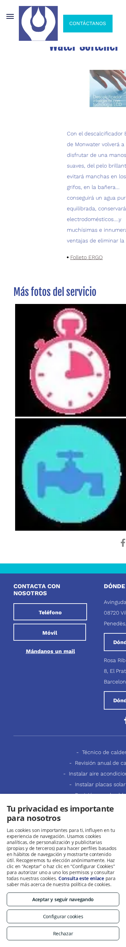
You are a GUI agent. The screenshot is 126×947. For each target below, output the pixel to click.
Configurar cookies (63, 916)
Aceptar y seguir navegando (63, 899)
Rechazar (63, 933)
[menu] (10, 16)
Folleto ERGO (86, 257)
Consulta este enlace (81, 878)
